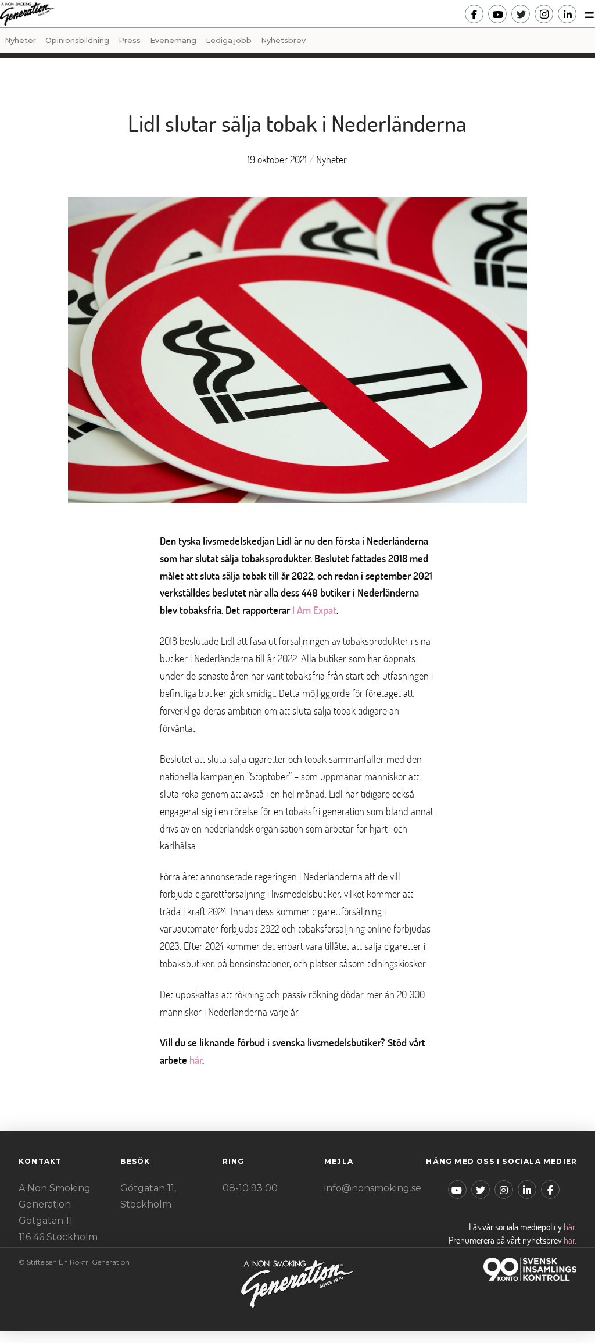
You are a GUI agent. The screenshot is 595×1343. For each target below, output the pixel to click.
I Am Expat (314, 610)
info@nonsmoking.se (372, 1188)
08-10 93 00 (250, 1188)
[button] (585, 14)
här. (570, 1240)
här (195, 1060)
